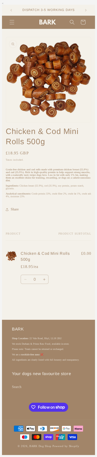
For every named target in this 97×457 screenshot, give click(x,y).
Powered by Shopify (65, 446)
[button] (11, 22)
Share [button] (15, 209)
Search (16, 387)
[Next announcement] (85, 10)
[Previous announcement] (11, 10)
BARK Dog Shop (40, 446)
